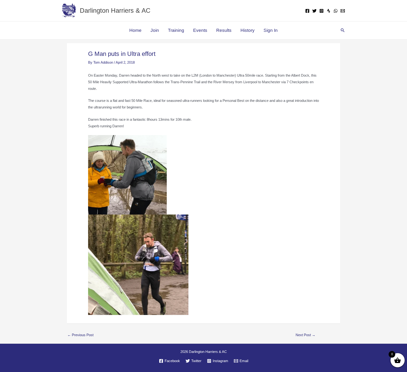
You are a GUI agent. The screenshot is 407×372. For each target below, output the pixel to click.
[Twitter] (314, 11)
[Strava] (328, 11)
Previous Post (80, 335)
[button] (343, 30)
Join (155, 30)
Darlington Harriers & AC (115, 10)
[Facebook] (307, 11)
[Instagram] (321, 11)
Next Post (305, 335)
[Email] (343, 11)
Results (224, 30)
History (247, 30)
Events (200, 30)
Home (135, 30)
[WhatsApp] (336, 11)
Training (176, 30)
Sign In (271, 30)
